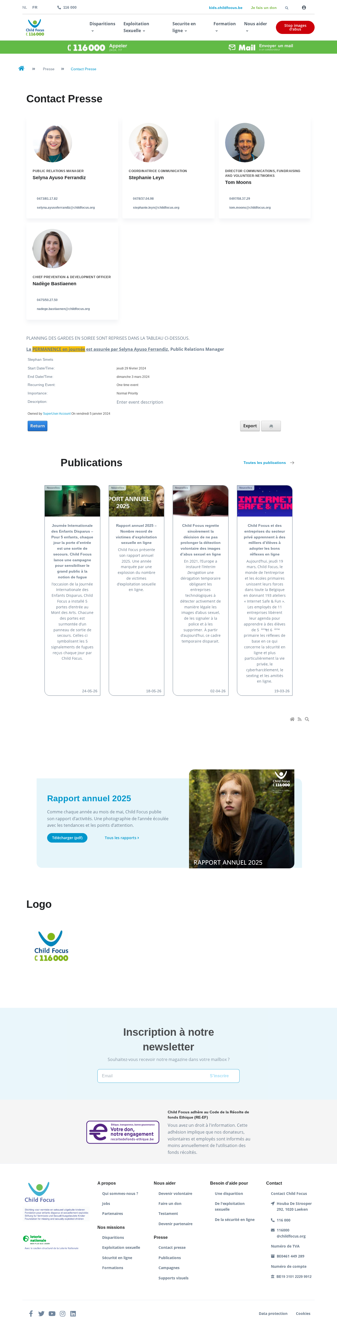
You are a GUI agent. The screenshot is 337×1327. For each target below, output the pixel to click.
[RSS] (300, 720)
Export (250, 426)
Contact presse (172, 1247)
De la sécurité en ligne (235, 1219)
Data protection (273, 1313)
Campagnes (169, 1267)
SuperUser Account (57, 413)
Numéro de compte (288, 1266)
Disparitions (102, 24)
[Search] (307, 720)
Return (37, 426)
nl (24, 7)
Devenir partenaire (175, 1223)
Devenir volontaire (175, 1193)
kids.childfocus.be (225, 8)
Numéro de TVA (285, 1246)
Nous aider (255, 24)
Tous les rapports (120, 837)
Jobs (106, 1203)
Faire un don (169, 1203)
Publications (169, 1257)
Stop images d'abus (295, 27)
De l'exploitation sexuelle (230, 1206)
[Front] (35, 27)
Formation (225, 24)
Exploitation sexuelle (121, 1247)
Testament (168, 1213)
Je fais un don (264, 8)
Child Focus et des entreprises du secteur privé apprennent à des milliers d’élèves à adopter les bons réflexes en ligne (264, 540)
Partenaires (112, 1213)
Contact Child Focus (289, 1193)
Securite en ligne (184, 27)
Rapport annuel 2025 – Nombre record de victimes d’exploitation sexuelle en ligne (136, 534)
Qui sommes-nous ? (120, 1193)
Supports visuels (173, 1277)
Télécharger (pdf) (67, 837)
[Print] (271, 426)
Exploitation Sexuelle (136, 27)
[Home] (293, 720)
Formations (112, 1267)
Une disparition (229, 1193)
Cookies (303, 1313)
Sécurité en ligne (117, 1257)
